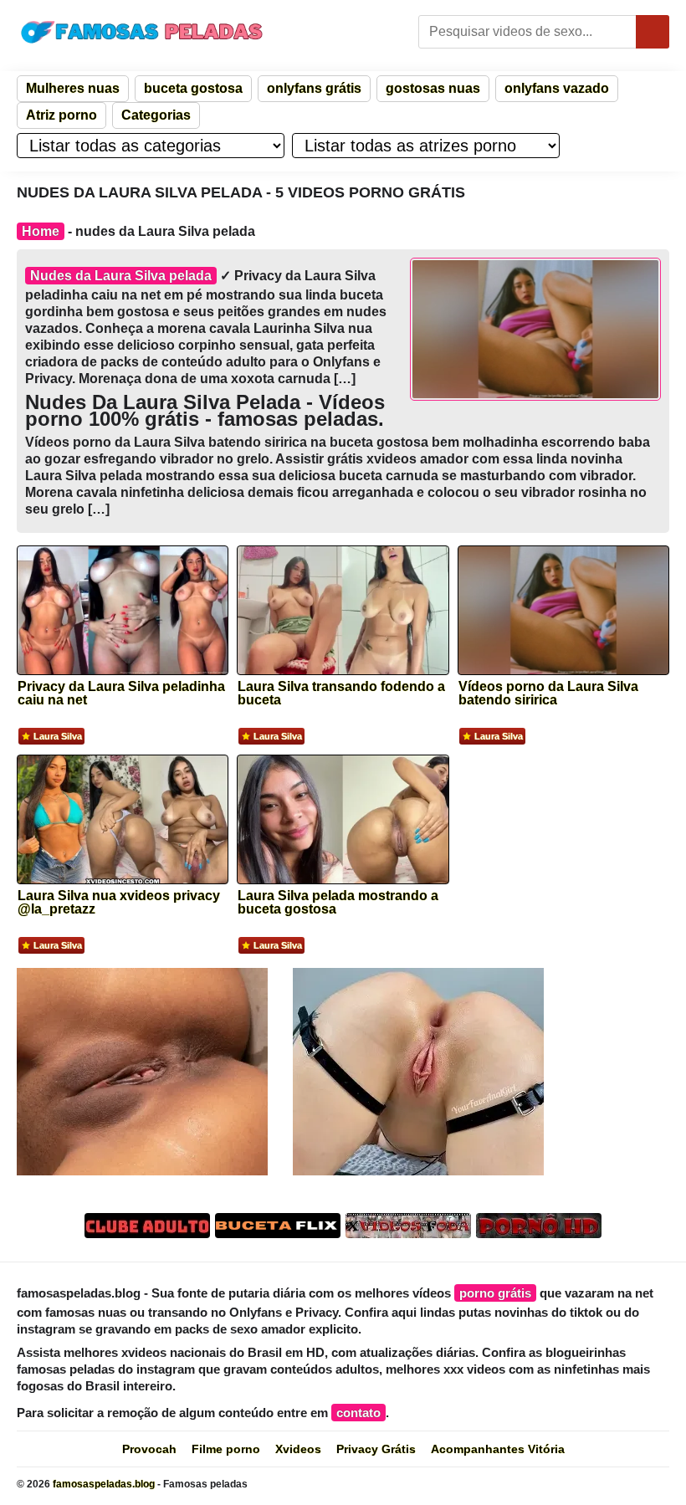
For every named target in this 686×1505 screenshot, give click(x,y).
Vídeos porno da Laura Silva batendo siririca (548, 693)
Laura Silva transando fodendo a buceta (341, 693)
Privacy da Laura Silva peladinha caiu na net (121, 693)
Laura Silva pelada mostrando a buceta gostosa (338, 902)
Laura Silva (57, 736)
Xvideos (298, 1449)
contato (358, 1412)
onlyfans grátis (314, 88)
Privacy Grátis (376, 1449)
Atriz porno (61, 115)
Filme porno (226, 1449)
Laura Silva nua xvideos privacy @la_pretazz (119, 902)
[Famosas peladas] (142, 31)
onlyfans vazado (556, 88)
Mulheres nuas (73, 88)
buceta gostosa (193, 88)
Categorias (156, 115)
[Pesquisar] (652, 32)
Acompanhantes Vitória (498, 1449)
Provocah (149, 1449)
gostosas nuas (433, 88)
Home (40, 231)
